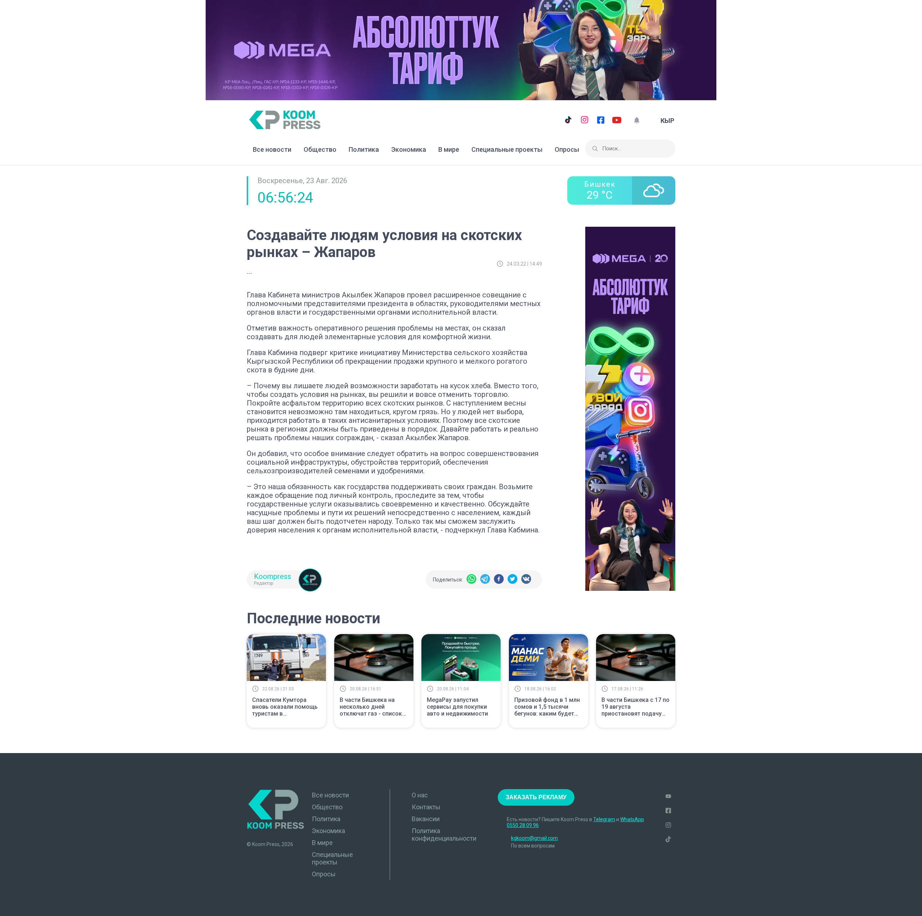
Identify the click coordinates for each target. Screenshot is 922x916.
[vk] (526, 579)
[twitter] (512, 579)
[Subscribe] (636, 120)
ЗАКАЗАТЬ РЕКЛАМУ (536, 797)
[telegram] (485, 579)
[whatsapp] (471, 579)
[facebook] (499, 579)
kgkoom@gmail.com (534, 838)
